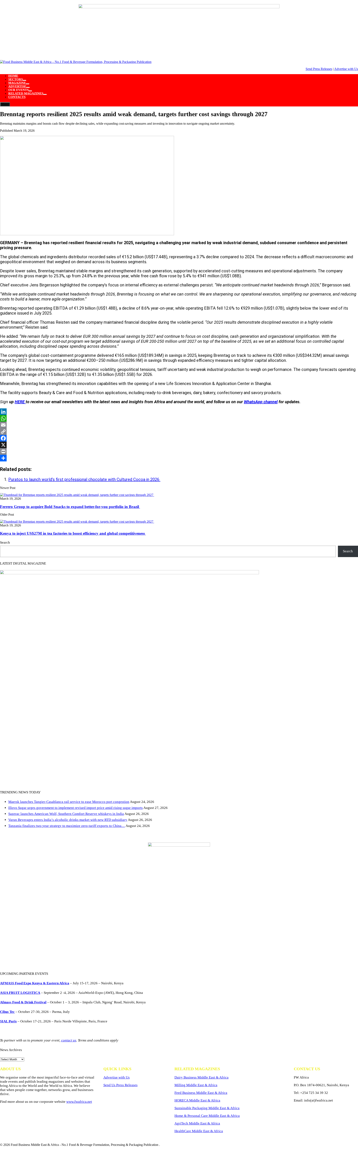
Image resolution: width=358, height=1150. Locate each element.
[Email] (179, 425)
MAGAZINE (17, 82)
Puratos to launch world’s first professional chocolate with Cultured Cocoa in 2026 (84, 479)
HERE (20, 401)
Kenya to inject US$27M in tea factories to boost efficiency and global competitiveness (73, 533)
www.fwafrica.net (79, 1102)
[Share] (179, 458)
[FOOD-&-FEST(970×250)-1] (179, 7)
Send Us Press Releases (120, 1085)
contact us (68, 1040)
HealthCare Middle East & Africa (198, 1131)
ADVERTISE (17, 86)
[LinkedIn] (179, 411)
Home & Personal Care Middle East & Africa (207, 1116)
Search (5, 542)
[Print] (179, 451)
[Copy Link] (179, 431)
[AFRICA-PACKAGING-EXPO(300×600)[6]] (179, 845)
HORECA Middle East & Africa (197, 1100)
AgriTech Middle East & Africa (197, 1123)
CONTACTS (16, 97)
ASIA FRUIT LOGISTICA (20, 993)
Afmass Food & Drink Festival (23, 1002)
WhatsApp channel (261, 401)
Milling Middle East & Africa (195, 1085)
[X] (179, 445)
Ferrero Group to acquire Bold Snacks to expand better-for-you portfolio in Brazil (70, 506)
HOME (13, 75)
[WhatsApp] (179, 418)
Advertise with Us (346, 69)
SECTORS (15, 79)
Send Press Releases (319, 69)
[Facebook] (179, 438)
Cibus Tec (7, 1012)
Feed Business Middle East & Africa (200, 1093)
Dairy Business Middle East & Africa (201, 1077)
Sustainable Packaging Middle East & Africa (206, 1108)
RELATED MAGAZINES (25, 93)
